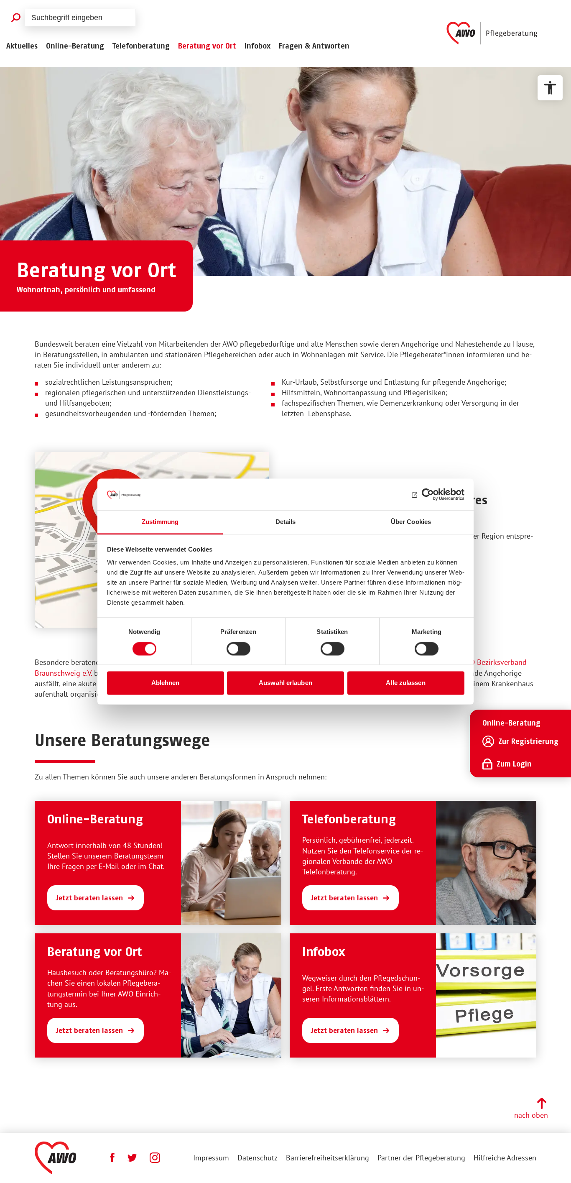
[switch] (238, 648)
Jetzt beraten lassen (89, 898)
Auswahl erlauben (285, 683)
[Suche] (15, 18)
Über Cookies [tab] (411, 522)
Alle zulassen (405, 683)
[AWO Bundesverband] (55, 1158)
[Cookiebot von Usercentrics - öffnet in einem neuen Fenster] (427, 494)
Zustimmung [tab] (160, 522)
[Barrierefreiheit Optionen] (550, 87)
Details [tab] (285, 522)
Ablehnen (165, 683)
